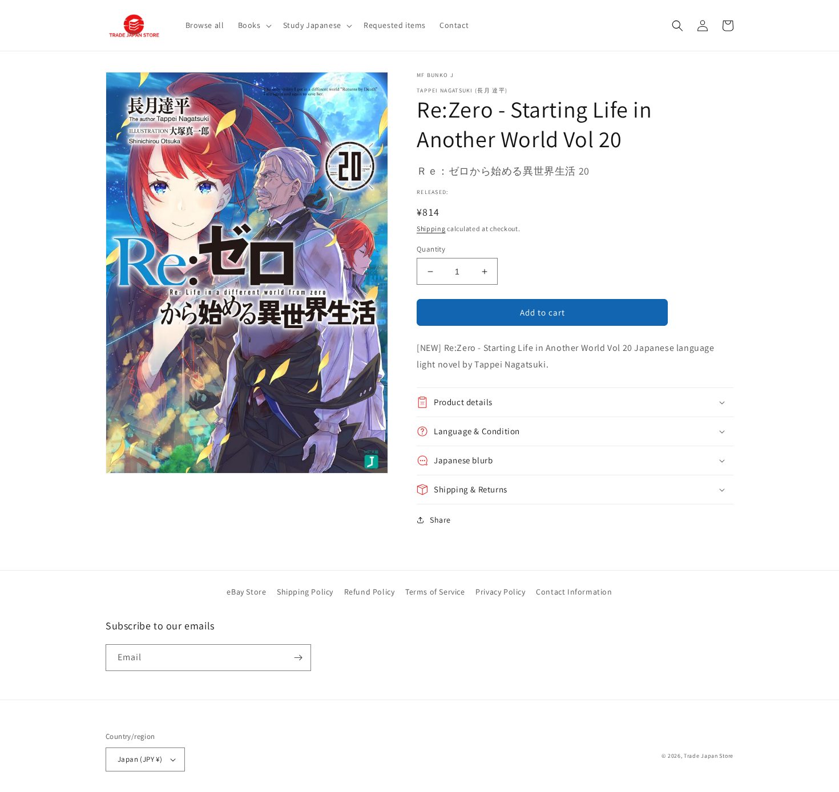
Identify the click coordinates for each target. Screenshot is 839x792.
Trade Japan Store (708, 755)
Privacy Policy (500, 592)
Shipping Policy (305, 592)
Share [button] (440, 520)
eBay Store (246, 592)
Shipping (431, 228)
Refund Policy (369, 592)
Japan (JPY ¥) (140, 759)
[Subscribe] (297, 657)
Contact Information (574, 592)
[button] (253, 25)
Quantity (431, 249)
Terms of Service (435, 592)
